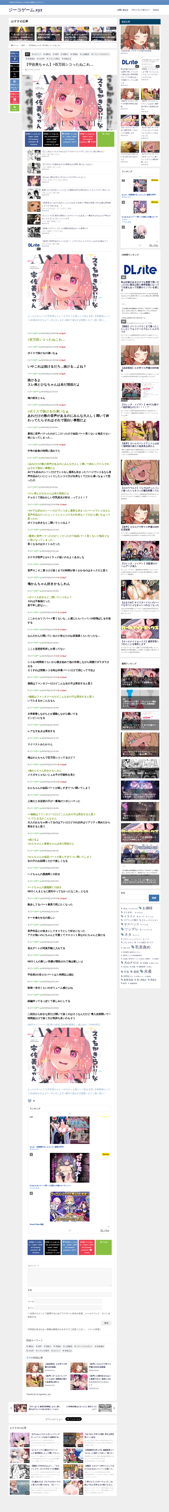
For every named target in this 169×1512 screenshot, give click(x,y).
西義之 (153, 980)
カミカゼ (150, 917)
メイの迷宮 (141, 942)
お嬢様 (147, 908)
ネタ (128, 934)
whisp (125, 908)
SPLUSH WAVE (35, 1190)
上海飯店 (85, 54)
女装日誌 (126, 967)
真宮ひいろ (140, 976)
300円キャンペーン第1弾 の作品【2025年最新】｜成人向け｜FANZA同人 (64, 1024)
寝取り (65, 54)
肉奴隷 (149, 976)
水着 (148, 971)
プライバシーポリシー (140, 10)
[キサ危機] (70, 1209)
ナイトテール (147, 930)
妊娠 (133, 967)
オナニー (37, 54)
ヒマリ (137, 935)
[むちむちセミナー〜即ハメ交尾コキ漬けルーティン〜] (70, 1132)
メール (31, 1301)
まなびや (140, 912)
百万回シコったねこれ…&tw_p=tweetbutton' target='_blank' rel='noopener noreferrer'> (52, 139)
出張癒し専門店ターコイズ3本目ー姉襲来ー (137, 959)
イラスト (130, 916)
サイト (31, 1308)
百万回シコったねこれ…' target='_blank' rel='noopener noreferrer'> (33, 139)
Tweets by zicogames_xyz (38, 1394)
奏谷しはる (154, 963)
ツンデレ (132, 929)
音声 (27, 54)
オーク (142, 917)
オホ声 (41, 59)
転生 (125, 983)
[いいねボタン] (30, 1101)
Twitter (156, 10)
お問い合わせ (122, 10)
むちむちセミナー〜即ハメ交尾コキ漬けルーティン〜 (50, 1149)
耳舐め (75, 54)
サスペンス (131, 924)
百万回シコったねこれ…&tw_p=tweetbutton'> (14, 71)
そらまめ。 (128, 912)
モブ (151, 942)
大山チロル (131, 962)
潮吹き (48, 54)
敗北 (150, 967)
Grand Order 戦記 (37, 1187)
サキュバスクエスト (150, 920)
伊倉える (67, 59)
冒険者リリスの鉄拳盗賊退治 (132, 955)
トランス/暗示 (54, 59)
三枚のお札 (126, 948)
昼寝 (136, 971)
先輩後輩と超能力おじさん (131, 952)
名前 (30, 1290)
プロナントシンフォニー (132, 939)
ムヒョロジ (128, 942)
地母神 (156, 959)
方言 (126, 971)
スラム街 (145, 924)
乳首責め (31, 59)
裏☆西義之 (142, 980)
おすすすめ (134, 908)
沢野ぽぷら (128, 976)
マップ (147, 939)
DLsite (105, 1230)
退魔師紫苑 (133, 983)
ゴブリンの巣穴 (130, 920)
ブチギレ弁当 (34, 1151)
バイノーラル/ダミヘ (102, 54)
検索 (123, 893)
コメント (33, 1266)
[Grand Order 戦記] (70, 1170)
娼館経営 (142, 967)
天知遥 (145, 963)
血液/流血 (128, 980)
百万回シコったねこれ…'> (14, 57)
